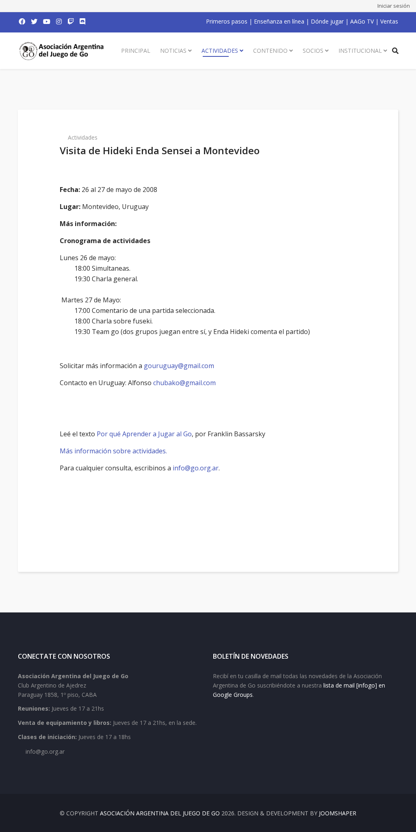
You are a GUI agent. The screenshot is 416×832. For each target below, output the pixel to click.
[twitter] (34, 21)
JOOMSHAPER (337, 813)
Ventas (389, 21)
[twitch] (70, 21)
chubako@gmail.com (184, 382)
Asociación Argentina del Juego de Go (160, 813)
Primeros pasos (226, 21)
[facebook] (22, 21)
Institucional (360, 50)
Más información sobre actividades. (113, 450)
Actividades (220, 50)
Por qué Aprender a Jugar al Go (144, 433)
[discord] (82, 21)
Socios (313, 50)
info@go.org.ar (196, 467)
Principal (135, 50)
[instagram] (59, 21)
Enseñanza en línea (279, 21)
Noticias (173, 50)
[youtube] (46, 21)
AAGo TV (362, 21)
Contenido (270, 50)
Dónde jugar (327, 21)
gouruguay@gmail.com (179, 365)
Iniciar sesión (393, 5)
